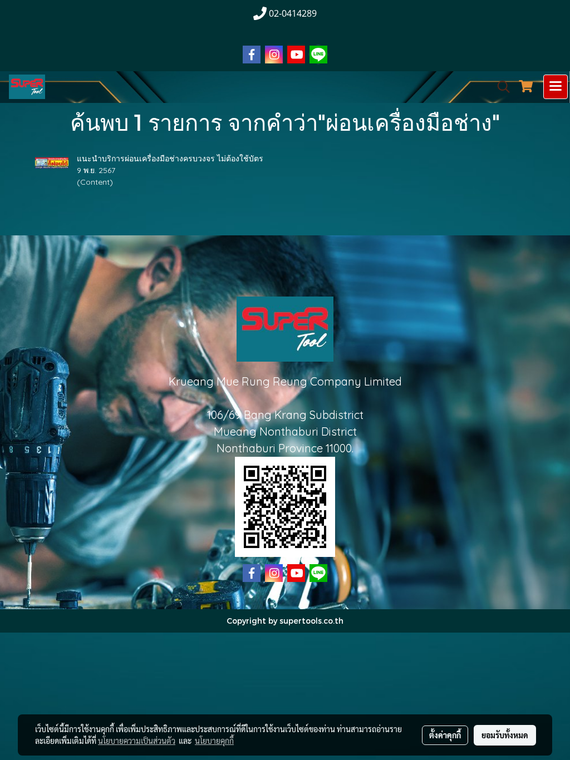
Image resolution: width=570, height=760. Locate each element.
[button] (500, 87)
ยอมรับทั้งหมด (504, 735)
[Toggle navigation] (555, 87)
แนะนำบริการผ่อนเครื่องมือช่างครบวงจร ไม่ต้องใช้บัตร (170, 159)
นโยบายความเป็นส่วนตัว (136, 741)
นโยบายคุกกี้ (214, 741)
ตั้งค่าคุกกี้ (445, 735)
